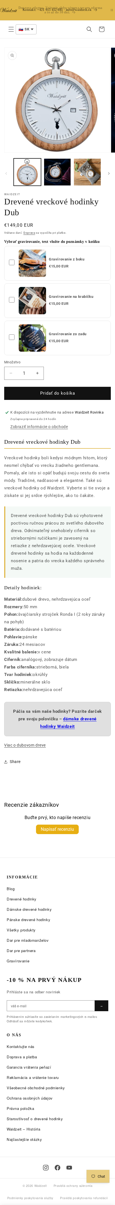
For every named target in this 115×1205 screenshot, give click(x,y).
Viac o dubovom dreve (25, 745)
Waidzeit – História (23, 1129)
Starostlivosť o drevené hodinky (35, 1118)
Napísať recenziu (57, 829)
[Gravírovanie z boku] (32, 263)
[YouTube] (69, 1167)
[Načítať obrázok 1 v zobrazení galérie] (27, 172)
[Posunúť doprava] (109, 173)
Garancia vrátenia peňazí (29, 1067)
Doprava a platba (22, 1056)
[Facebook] (57, 1167)
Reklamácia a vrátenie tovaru (33, 1077)
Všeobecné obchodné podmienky (36, 1087)
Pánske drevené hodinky (28, 919)
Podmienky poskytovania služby (30, 1198)
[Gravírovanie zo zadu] (32, 338)
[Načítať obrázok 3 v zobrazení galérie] (87, 172)
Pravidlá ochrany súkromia (73, 1186)
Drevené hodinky (22, 899)
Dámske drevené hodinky (29, 909)
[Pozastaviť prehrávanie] (112, 10)
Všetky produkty (21, 930)
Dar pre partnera (21, 950)
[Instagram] (46, 1167)
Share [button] (15, 761)
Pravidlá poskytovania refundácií (84, 1198)
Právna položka (20, 1108)
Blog (11, 888)
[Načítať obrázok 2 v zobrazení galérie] (57, 172)
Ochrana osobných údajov (30, 1098)
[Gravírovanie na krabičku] (32, 300)
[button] (11, 29)
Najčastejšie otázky (24, 1139)
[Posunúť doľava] (6, 173)
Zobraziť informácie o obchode (39, 426)
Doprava (29, 232)
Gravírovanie (18, 960)
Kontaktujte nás (21, 1046)
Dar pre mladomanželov (28, 940)
